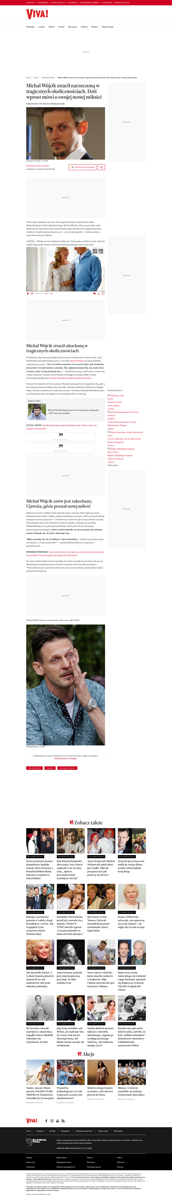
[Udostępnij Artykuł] (101, 167)
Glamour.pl (30, 1162)
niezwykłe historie (67, 768)
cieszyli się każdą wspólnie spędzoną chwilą (70, 378)
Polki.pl (90, 1157)
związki (50, 768)
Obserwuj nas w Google (84, 167)
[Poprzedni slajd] (27, 1072)
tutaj (48, 1194)
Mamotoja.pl (62, 1157)
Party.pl (29, 1157)
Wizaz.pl (120, 1162)
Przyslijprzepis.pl (94, 1167)
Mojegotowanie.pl (64, 1162)
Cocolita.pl (30, 1167)
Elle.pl (119, 1157)
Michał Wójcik (77, 360)
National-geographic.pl (66, 1167)
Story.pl (120, 1167)
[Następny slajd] (145, 1072)
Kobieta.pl (91, 1162)
